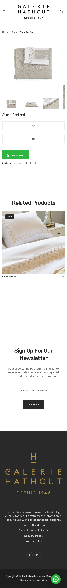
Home (5, 32)
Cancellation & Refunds (33, 530)
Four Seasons (9, 276)
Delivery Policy (33, 536)
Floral (14, 32)
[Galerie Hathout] (33, 11)
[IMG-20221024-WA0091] (51, 103)
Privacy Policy (33, 541)
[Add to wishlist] (33, 125)
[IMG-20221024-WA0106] (11, 103)
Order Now (17, 155)
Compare (33, 139)
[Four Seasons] (33, 242)
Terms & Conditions (33, 525)
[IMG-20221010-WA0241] (31, 103)
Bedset (22, 163)
